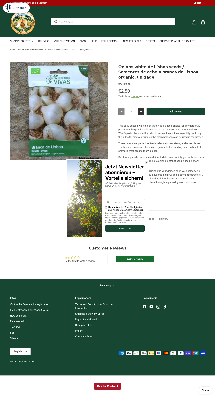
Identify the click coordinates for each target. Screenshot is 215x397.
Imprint (79, 330)
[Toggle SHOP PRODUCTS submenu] (32, 41)
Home (12, 50)
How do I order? (18, 315)
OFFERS (150, 41)
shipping (135, 96)
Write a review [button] (135, 259)
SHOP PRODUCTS (20, 41)
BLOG (82, 41)
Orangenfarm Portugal (27, 361)
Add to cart (176, 111)
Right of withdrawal (86, 319)
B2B (12, 332)
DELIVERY (44, 41)
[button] (203, 22)
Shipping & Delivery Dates (89, 313)
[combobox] (113, 21)
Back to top (106, 285)
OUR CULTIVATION (64, 41)
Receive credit (17, 321)
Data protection (83, 325)
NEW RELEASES (132, 41)
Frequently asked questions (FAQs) (29, 310)
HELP (94, 41)
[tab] (150, 219)
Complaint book (84, 336)
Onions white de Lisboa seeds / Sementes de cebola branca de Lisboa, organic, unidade (55, 50)
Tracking (15, 327)
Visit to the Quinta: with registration (29, 304)
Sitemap (14, 338)
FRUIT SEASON (109, 41)
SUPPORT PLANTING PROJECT (177, 41)
